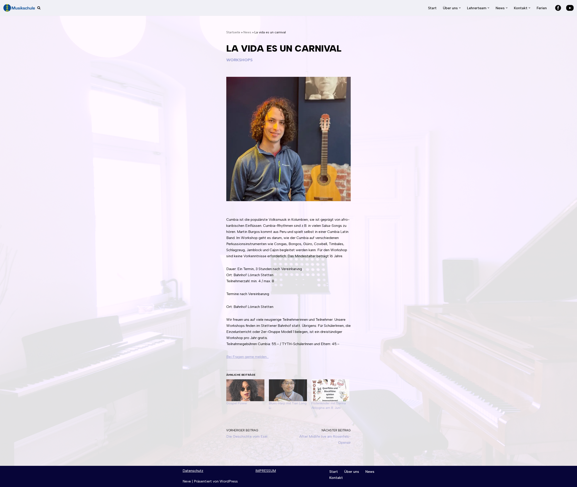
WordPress (229, 481)
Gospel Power (236, 403)
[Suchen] (39, 7)
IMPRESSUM (265, 471)
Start (432, 8)
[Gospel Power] (245, 390)
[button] (460, 8)
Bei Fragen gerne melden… (247, 357)
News (247, 32)
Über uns (351, 471)
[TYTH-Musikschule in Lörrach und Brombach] (19, 8)
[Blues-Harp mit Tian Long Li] (288, 390)
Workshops (239, 59)
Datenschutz (193, 471)
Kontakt (336, 478)
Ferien (542, 8)
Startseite (233, 32)
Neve (187, 481)
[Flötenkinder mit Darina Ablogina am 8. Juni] (330, 390)
